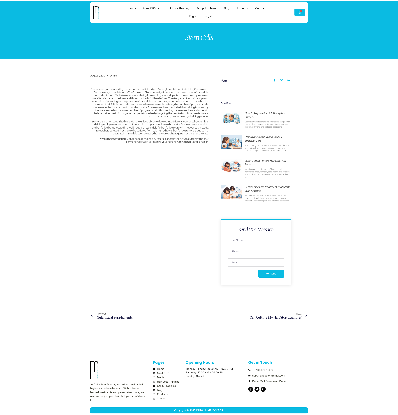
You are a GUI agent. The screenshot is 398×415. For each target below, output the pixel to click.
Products (242, 8)
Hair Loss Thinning (178, 8)
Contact (260, 8)
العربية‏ (208, 16)
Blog (226, 8)
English (193, 16)
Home (132, 8)
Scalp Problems (206, 8)
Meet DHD (149, 8)
